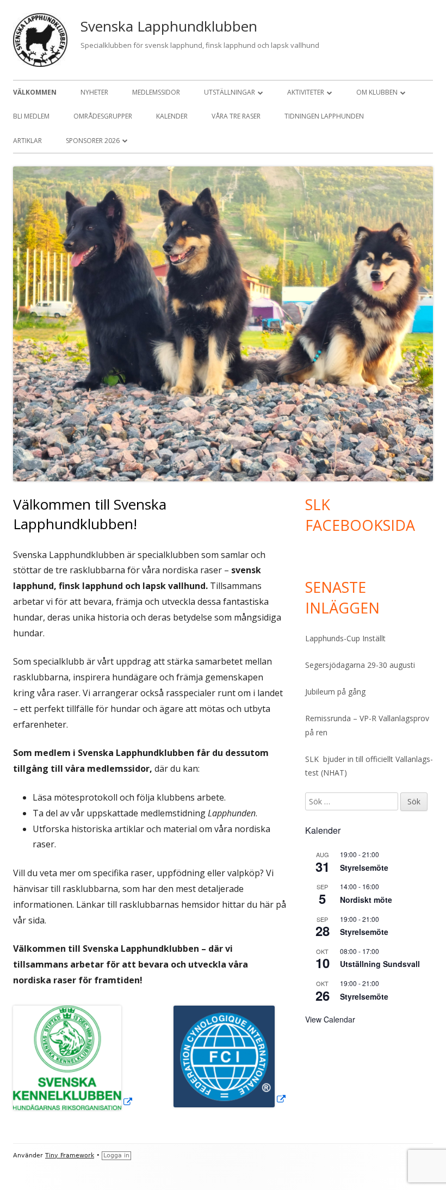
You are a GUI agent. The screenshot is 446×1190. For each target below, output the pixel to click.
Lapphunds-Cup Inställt (345, 638)
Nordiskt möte (366, 899)
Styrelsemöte (364, 867)
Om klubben (377, 92)
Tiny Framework (69, 1155)
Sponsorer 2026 (93, 140)
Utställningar (229, 92)
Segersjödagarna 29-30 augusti (360, 665)
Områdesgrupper (102, 116)
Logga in (116, 1155)
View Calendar (330, 1019)
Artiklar (27, 140)
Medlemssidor (156, 92)
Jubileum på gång (335, 691)
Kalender (172, 116)
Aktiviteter (305, 92)
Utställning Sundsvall (380, 963)
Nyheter (94, 92)
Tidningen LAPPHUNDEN (324, 116)
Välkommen (35, 92)
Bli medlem (31, 116)
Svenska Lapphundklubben (168, 26)
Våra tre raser (236, 116)
